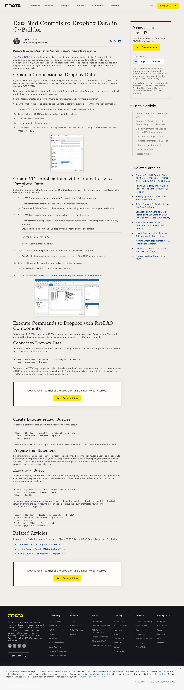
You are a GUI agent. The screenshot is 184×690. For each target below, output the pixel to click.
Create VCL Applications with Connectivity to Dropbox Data (150, 123)
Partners (117, 642)
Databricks (162, 625)
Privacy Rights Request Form (92, 677)
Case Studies (141, 625)
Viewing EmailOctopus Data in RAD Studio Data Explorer (153, 242)
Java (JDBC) (54, 625)
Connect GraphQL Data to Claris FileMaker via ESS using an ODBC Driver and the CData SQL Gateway (153, 178)
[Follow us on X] (115, 41)
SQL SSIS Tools (76, 630)
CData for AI (113, 5)
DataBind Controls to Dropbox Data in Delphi (40, 544)
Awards (117, 634)
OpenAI (160, 642)
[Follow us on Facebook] (111, 41)
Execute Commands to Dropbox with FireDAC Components (151, 130)
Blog (137, 630)
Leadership (119, 638)
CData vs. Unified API (101, 645)
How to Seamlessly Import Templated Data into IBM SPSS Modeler (150, 225)
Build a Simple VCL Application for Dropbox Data (42, 553)
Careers (117, 647)
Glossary (139, 642)
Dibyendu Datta (29, 39)
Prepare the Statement (149, 145)
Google (160, 630)
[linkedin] (10, 646)
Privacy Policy (161, 674)
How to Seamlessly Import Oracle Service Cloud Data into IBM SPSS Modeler (152, 188)
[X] (14, 646)
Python (52, 634)
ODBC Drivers (55, 621)
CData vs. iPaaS (99, 641)
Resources (140, 634)
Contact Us (119, 651)
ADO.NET (53, 630)
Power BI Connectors (58, 651)
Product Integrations (101, 625)
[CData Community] (24, 646)
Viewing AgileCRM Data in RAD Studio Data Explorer (151, 198)
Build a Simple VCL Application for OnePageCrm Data (152, 205)
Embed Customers (100, 637)
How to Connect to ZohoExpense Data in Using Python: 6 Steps (152, 234)
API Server (53, 638)
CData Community (144, 621)
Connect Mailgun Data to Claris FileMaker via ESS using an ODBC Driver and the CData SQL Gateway (153, 214)
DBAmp (73, 634)
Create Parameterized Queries (153, 140)
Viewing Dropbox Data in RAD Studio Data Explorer (43, 549)
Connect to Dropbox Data (151, 136)
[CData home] (15, 5)
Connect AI (75, 625)
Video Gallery (141, 647)
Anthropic (161, 621)
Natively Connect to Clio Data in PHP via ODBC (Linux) (151, 250)
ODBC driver (30, 57)
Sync (72, 621)
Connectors (97, 621)
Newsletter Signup (144, 638)
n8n (159, 638)
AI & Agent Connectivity (98, 631)
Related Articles (144, 153)
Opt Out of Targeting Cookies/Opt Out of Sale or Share (155, 682)
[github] (19, 646)
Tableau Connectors (57, 655)
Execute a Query (146, 149)
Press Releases (120, 625)
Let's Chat (165, 5)
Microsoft (161, 634)
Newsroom (118, 630)
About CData (119, 621)
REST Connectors (56, 642)
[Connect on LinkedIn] (119, 41)
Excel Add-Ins (55, 647)
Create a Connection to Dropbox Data (152, 115)
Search (150, 6)
